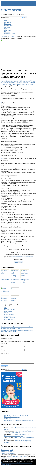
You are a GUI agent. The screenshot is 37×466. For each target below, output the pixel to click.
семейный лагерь (9, 319)
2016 (5, 308)
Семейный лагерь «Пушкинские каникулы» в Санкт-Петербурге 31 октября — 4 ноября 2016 (17, 327)
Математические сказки (8, 453)
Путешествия (8, 25)
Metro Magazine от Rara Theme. (17, 456)
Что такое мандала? (7, 450)
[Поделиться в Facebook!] (9, 265)
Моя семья (7, 24)
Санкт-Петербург (9, 317)
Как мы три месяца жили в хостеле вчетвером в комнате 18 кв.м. (15, 282)
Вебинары (7, 30)
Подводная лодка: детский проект (5, 280)
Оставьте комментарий (18, 82)
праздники (7, 316)
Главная (6, 20)
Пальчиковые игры (10, 33)
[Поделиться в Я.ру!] (25, 265)
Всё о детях (7, 22)
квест (6, 312)
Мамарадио (7, 418)
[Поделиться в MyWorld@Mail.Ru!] (14, 265)
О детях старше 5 (9, 314)
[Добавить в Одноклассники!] (17, 265)
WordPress (4, 458)
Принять (8, 464)
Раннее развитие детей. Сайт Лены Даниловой (18, 420)
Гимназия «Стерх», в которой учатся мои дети (24, 281)
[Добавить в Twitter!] (20, 265)
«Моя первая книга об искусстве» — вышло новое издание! (19, 431)
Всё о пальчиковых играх (8, 451)
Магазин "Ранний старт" (11, 417)
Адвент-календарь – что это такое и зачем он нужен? (5, 298)
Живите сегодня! (11, 9)
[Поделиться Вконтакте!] (22, 265)
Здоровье (7, 27)
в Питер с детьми (9, 309)
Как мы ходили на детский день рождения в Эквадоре (15, 299)
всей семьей (8, 311)
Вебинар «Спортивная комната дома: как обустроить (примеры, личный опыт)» (17, 330)
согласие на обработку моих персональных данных (22, 256)
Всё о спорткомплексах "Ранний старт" (16, 415)
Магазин (7, 32)
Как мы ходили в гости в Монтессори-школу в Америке (16, 435)
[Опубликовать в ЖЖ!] (12, 265)
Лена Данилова (7, 81)
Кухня (6, 28)
